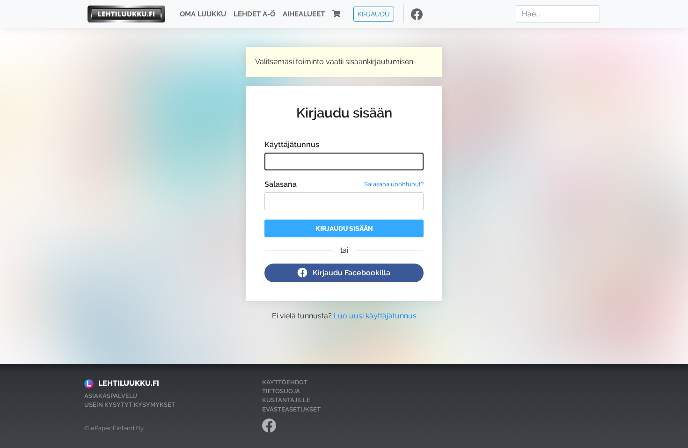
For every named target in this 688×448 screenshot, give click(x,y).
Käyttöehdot (284, 382)
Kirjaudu (374, 14)
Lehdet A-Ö (254, 14)
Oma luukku (203, 14)
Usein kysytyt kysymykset (129, 404)
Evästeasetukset (291, 409)
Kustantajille (286, 400)
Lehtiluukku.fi (128, 383)
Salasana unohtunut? (394, 184)
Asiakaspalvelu (110, 395)
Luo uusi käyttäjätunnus (375, 315)
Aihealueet (304, 14)
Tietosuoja (281, 391)
